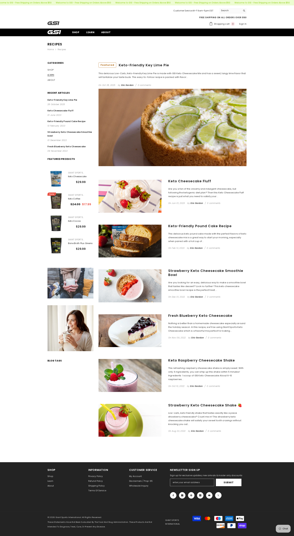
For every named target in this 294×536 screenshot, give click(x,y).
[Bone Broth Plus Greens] (56, 245)
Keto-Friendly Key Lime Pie (135, 65)
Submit (229, 482)
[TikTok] (200, 495)
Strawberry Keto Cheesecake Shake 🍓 (205, 405)
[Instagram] (182, 495)
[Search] (233, 10)
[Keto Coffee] (56, 201)
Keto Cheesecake (77, 176)
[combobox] (230, 10)
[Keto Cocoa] (56, 223)
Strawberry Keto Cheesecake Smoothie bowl (205, 273)
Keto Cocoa (74, 221)
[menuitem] (70, 69)
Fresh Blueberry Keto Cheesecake (200, 316)
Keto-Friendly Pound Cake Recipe (200, 226)
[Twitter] (218, 495)
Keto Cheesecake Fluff (189, 181)
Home (50, 49)
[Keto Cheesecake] (56, 178)
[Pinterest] (191, 495)
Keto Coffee (74, 198)
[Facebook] (173, 495)
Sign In (243, 23)
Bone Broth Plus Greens (80, 243)
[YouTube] (209, 495)
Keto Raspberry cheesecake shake (201, 360)
